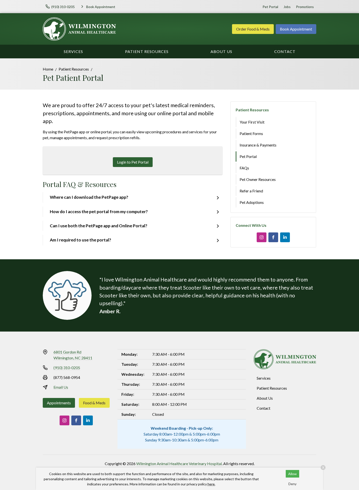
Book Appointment (296, 29)
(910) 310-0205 (66, 367)
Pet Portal (270, 7)
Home (48, 69)
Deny (292, 484)
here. (211, 484)
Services (73, 51)
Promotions (305, 7)
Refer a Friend (251, 190)
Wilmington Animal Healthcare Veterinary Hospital (179, 463)
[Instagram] (261, 237)
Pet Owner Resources (258, 179)
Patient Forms (251, 133)
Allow (292, 474)
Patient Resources (147, 51)
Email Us (60, 387)
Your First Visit (252, 122)
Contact (285, 51)
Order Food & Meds (253, 29)
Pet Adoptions (252, 202)
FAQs (244, 168)
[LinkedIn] (285, 237)
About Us (221, 51)
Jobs (287, 7)
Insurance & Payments (258, 145)
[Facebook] (273, 237)
